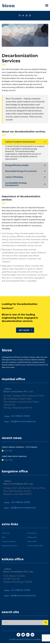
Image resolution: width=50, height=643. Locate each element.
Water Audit (31, 541)
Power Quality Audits (35, 545)
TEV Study (5, 533)
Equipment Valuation (9, 545)
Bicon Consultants (34, 639)
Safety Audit (32, 537)
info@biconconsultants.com (23, 421)
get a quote (24, 330)
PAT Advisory (32, 533)
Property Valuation (9, 541)
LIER (3, 537)
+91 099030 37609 (20, 416)
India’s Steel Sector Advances (14, 456)
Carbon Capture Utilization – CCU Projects (19, 447)
